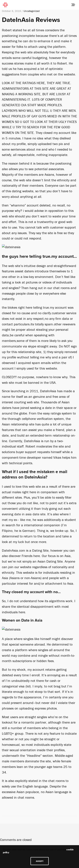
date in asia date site (29, 514)
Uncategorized (32, 11)
